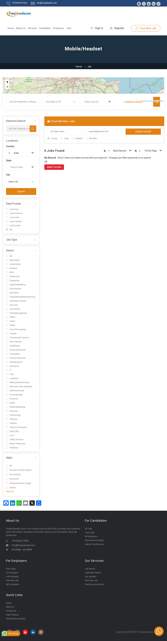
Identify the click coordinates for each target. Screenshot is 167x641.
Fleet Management (18, 313)
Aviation (13, 268)
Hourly (54, 138)
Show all (10, 491)
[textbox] (92, 102)
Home (11, 28)
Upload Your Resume (94, 544)
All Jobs (88, 528)
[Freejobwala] (19, 14)
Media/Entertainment (19, 382)
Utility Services (16, 439)
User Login (90, 532)
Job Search (90, 569)
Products (14, 399)
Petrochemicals (17, 390)
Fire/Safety (15, 309)
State (8, 160)
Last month (15, 225)
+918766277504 (19, 3)
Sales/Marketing (17, 407)
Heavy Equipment (18, 350)
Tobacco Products (18, 427)
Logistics (14, 378)
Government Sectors (19, 337)
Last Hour (14, 209)
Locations (12, 140)
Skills (9, 457)
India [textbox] (16, 153)
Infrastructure (16, 362)
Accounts (14, 479)
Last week (14, 217)
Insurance (14, 366)
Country (10, 146)
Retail (12, 403)
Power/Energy (16, 395)
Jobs (68, 28)
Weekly (79, 138)
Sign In (98, 28)
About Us (21, 28)
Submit (21, 191)
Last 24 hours (16, 213)
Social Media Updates (16, 619)
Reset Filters (54, 167)
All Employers (91, 536)
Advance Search (133, 101)
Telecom (14, 419)
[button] (7, 81)
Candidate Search (93, 573)
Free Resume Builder (94, 540)
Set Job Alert (90, 576)
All (11, 230)
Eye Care (14, 305)
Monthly (93, 138)
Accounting (15, 474)
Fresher (13, 333)
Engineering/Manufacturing (22, 297)
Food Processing (18, 329)
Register (119, 28)
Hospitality (15, 354)
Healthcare (15, 346)
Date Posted (13, 203)
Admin (13, 487)
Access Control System (21, 470)
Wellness (14, 448)
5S (11, 465)
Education (14, 293)
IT (10, 370)
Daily (66, 138)
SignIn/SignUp (12, 615)
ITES (12, 374)
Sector (10, 250)
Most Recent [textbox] (119, 150)
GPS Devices (16, 342)
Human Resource (18, 358)
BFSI (12, 272)
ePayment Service (18, 301)
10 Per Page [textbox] (150, 150)
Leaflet (144, 101)
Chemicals (14, 276)
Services (32, 28)
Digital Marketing (18, 284)
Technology (15, 415)
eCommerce (15, 289)
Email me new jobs (63, 121)
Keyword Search (16, 120)
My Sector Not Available (21, 386)
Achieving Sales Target (20, 483)
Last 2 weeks (16, 221)
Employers (58, 28)
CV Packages (12, 573)
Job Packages (12, 576)
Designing (14, 280)
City (8, 175)
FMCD (12, 317)
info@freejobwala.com (47, 3)
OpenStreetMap (152, 101)
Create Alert (143, 131)
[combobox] (97, 102)
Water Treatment (17, 444)
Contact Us (11, 611)
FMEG (12, 325)
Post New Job (147, 28)
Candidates (45, 28)
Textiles (13, 423)
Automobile (15, 264)
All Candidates (12, 584)
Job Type (11, 239)
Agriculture (15, 260)
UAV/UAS (14, 431)
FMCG (12, 321)
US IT (12, 435)
